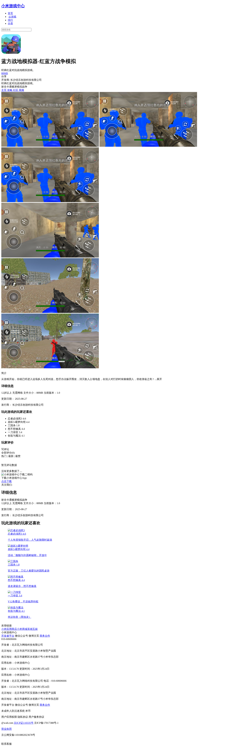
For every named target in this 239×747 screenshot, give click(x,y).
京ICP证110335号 (23, 722)
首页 (10, 13)
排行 (10, 20)
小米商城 (22, 629)
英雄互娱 (32, 629)
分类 (10, 23)
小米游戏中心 (13, 6)
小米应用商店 (9, 629)
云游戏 (12, 16)
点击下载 (6, 481)
